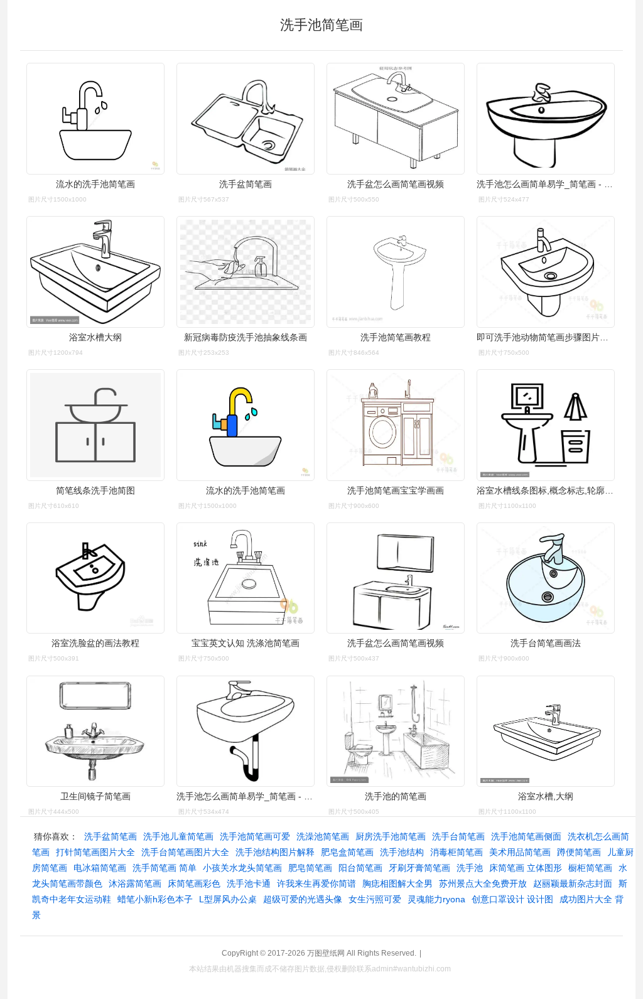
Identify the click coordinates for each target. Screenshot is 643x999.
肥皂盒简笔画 (347, 852)
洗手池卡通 (249, 883)
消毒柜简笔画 (456, 852)
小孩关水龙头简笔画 (242, 868)
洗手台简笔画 (458, 836)
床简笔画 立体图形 (525, 868)
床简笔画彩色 (194, 883)
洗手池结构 (402, 852)
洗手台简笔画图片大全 (185, 852)
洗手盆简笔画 (110, 836)
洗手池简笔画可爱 (255, 836)
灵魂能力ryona (436, 899)
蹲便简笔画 (579, 852)
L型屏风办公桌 (228, 899)
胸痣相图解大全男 (397, 883)
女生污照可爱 (375, 899)
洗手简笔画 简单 (164, 868)
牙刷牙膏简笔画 (419, 868)
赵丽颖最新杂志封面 (572, 883)
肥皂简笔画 (310, 868)
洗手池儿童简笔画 (178, 836)
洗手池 (470, 868)
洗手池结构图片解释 (275, 852)
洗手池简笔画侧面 (526, 836)
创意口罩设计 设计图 (512, 899)
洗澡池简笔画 (322, 836)
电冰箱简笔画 (99, 868)
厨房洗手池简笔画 (390, 836)
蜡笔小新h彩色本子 (155, 899)
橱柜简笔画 (590, 868)
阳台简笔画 (360, 868)
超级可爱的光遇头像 (302, 899)
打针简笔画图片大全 (95, 852)
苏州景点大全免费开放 (483, 883)
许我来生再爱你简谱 (316, 883)
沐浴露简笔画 (135, 883)
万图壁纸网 (326, 953)
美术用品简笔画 (520, 852)
